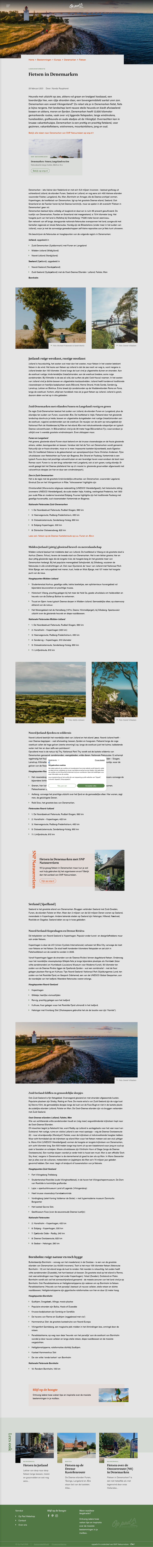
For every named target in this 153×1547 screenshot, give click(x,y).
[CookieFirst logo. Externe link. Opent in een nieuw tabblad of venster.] (49, 762)
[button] (53, 760)
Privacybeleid (100, 760)
